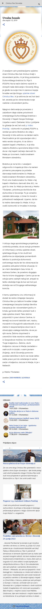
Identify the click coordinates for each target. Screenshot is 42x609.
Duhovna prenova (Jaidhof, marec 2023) (24, 418)
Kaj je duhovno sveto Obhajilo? (20, 432)
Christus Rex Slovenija (14, 3)
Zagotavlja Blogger (22, 606)
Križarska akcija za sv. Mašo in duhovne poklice (23, 412)
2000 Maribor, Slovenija (19, 378)
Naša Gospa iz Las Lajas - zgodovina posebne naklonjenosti (22, 426)
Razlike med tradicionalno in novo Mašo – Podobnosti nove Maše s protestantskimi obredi (24, 404)
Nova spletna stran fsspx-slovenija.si (19, 463)
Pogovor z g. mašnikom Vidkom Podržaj (20, 501)
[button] (3, 24)
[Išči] (39, 4)
